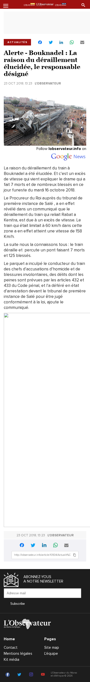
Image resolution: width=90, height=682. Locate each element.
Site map (51, 647)
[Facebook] (8, 675)
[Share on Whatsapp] (72, 42)
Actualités (17, 42)
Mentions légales (18, 653)
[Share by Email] (82, 42)
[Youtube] (43, 675)
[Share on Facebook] (40, 43)
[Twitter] (20, 675)
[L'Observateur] (29, 4)
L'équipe (51, 653)
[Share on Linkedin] (61, 42)
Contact (11, 647)
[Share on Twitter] (51, 42)
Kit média (11, 659)
